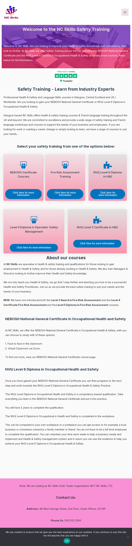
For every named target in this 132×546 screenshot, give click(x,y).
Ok (66, 540)
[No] (127, 537)
